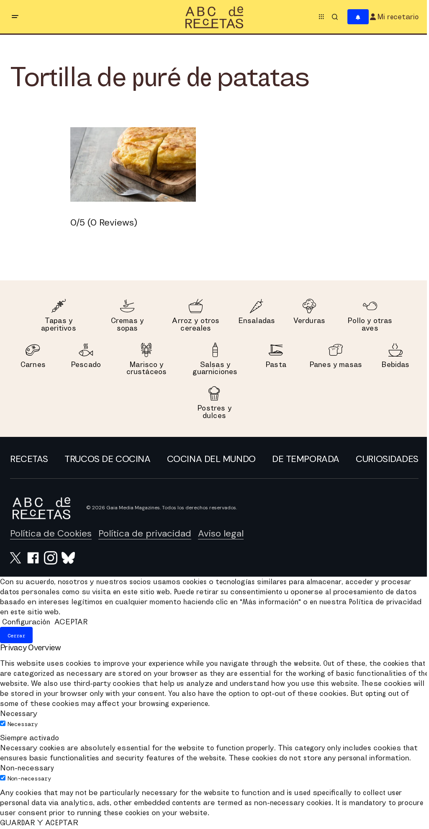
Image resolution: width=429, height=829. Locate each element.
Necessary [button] (18, 713)
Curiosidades (387, 459)
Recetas (29, 459)
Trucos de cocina (107, 459)
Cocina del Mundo (211, 459)
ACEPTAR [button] (70, 622)
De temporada (305, 459)
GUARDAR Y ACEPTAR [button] (39, 822)
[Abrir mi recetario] (358, 17)
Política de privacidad (144, 533)
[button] (15, 17)
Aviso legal (221, 533)
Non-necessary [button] (27, 768)
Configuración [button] (26, 622)
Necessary (23, 724)
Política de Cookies (51, 533)
